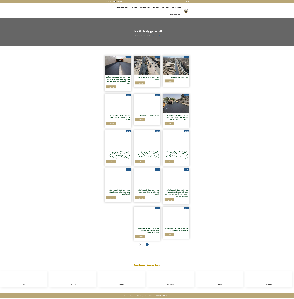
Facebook (170, 284)
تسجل (113, 1)
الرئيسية (179, 7)
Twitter (121, 284)
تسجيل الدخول (119, 1)
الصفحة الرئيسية (155, 35)
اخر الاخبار (174, 7)
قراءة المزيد (169, 81)
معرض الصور (156, 7)
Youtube (73, 284)
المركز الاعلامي (165, 7)
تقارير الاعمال (134, 7)
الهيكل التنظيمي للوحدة (145, 7)
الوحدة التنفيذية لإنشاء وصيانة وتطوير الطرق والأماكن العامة (139, 295)
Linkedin (24, 284)
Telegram (268, 284)
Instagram (219, 284)
